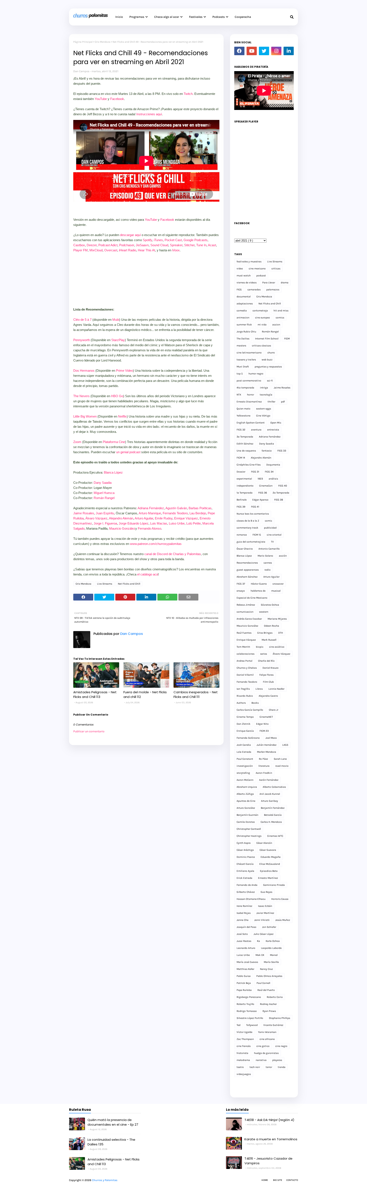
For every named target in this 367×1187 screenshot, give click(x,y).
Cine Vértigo (263, 415)
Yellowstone (243, 415)
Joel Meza (271, 737)
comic (268, 520)
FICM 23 (264, 730)
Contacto (292, 1180)
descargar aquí (131, 235)
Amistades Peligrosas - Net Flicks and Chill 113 (95, 694)
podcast (261, 275)
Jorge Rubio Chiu (246, 331)
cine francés (244, 1046)
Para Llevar (268, 282)
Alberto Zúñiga (245, 793)
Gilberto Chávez (246, 891)
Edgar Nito (262, 723)
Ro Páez (263, 758)
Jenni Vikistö (262, 919)
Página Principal (83, 41)
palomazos (272, 289)
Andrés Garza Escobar (249, 618)
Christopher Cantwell (249, 828)
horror (250, 394)
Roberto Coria (275, 997)
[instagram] (276, 51)
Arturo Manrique (150, 513)
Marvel (274, 955)
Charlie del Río (266, 660)
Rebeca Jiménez (246, 604)
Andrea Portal (244, 660)
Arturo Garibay (269, 800)
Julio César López (264, 933)
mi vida (262, 324)
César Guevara (268, 849)
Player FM (80, 250)
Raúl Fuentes (244, 632)
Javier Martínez (265, 912)
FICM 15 (257, 534)
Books (255, 702)
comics (280, 317)
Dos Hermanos (84, 370)
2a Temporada (281, 492)
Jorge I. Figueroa (105, 523)
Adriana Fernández (151, 508)
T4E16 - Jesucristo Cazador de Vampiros (268, 1161)
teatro (240, 1067)
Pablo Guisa (244, 976)
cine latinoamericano (249, 352)
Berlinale (242, 499)
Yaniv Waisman (267, 1032)
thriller (271, 401)
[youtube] (252, 51)
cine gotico (263, 1046)
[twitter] (264, 51)
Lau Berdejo (197, 513)
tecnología (266, 394)
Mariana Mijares (277, 618)
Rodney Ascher (268, 1004)
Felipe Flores (266, 674)
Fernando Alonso (149, 528)
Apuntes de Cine (246, 800)
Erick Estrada (244, 877)
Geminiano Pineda (274, 884)
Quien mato (243, 408)
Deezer (92, 245)
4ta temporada (245, 387)
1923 (260, 478)
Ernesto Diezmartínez (249, 401)
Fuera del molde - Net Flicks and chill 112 (145, 694)
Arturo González (246, 807)
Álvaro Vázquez (96, 518)
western (263, 611)
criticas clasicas (261, 345)
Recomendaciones (247, 562)
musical (276, 590)
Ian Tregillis (243, 688)
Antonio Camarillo (269, 548)
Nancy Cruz (266, 969)
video (240, 268)
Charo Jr (273, 709)
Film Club (268, 681)
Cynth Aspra (244, 842)
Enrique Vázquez (186, 518)
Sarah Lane (280, 758)
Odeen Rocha (271, 625)
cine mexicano (257, 268)
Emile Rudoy (163, 518)
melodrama (243, 1060)
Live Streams (104, 583)
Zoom (77, 442)
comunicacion (245, 611)
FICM (287, 338)
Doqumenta (273, 464)
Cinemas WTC (275, 835)
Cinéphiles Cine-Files (249, 464)
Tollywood (252, 1025)
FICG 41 (255, 506)
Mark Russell (269, 639)
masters (241, 345)
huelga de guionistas (266, 1053)
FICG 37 (241, 583)
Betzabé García (273, 814)
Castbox (79, 245)
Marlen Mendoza (266, 751)
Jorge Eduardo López (133, 523)
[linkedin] (289, 51)
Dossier (241, 471)
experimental (244, 478)
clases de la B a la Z (248, 520)
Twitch (188, 94)
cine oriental (274, 534)
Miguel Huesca (104, 493)
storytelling (243, 772)
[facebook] (239, 51)
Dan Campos (81, 71)
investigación (245, 765)
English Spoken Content (251, 422)
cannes (268, 562)
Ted (238, 1025)
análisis (273, 478)
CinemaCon (265, 485)
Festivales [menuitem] (195, 17)
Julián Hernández (267, 744)
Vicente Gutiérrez (273, 1025)
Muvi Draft (243, 366)
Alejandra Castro (268, 695)
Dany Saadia (103, 482)
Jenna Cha (242, 919)
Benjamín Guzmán (247, 814)
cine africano (267, 1039)
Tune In (201, 245)
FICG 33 (281, 450)
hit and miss (281, 310)
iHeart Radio (127, 250)
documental (244, 296)
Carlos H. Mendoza (271, 821)
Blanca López (113, 472)
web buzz (267, 359)
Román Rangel (104, 498)
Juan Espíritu (105, 513)
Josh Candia (244, 744)
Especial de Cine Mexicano (252, 597)
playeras (277, 1060)
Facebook (117, 99)
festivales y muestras (249, 261)
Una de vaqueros (246, 450)
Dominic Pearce (246, 856)
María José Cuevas (247, 962)
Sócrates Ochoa (270, 604)
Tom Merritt (243, 646)
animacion (243, 317)
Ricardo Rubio (245, 695)
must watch (244, 275)
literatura (264, 765)
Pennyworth (81, 340)
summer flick (244, 324)
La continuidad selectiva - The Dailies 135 (111, 1142)
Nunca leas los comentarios (253, 513)
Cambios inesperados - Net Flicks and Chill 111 (196, 694)
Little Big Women (85, 416)
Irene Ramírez (244, 905)
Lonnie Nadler (276, 688)
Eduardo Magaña (271, 856)
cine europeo (262, 317)
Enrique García (245, 730)
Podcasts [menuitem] (218, 17)
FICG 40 (282, 485)
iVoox (176, 250)
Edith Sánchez (245, 443)
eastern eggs (263, 408)
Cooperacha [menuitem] (243, 17)
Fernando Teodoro (175, 513)
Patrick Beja (244, 983)
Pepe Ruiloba (244, 990)
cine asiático (276, 646)
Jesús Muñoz (282, 919)
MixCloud (96, 250)
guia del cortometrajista (251, 541)
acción (283, 555)
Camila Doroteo (246, 821)
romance (242, 534)
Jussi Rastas (244, 940)
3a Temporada (245, 436)
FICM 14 (241, 457)
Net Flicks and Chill (129, 583)
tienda (281, 1067)
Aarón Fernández (268, 779)
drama (284, 282)
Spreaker (176, 245)
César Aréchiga (245, 849)
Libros (259, 688)
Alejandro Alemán (121, 518)
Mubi (115, 319)
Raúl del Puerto (266, 990)
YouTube (101, 99)
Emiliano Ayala (245, 870)
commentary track (247, 527)
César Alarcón (264, 842)
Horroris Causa (279, 898)
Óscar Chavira (245, 548)
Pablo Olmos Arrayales (269, 976)
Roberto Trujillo (245, 1004)
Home (264, 1180)
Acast (212, 245)
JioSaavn (142, 245)
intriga (264, 387)
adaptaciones (245, 303)
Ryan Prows (269, 1011)
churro (271, 352)
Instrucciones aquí (149, 114)
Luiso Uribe (177, 523)
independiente (245, 485)
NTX (239, 394)
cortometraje (260, 310)
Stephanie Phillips (279, 1018)
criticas (275, 268)
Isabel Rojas (244, 912)
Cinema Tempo (245, 716)
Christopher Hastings (249, 835)
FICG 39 (241, 506)
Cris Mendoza (102, 41)
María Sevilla (271, 962)
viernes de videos (247, 282)
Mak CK (259, 955)
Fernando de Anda (247, 884)
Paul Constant (245, 758)
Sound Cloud (159, 245)
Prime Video (124, 370)
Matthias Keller (245, 969)
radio (267, 569)
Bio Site (277, 1180)
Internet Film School (266, 338)
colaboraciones (245, 653)
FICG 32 (241, 429)
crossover (278, 583)
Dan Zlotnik (243, 723)
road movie (281, 765)
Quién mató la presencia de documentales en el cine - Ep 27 (113, 1122)
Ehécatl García (245, 863)
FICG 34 (269, 471)
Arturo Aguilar (144, 518)
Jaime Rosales (83, 513)
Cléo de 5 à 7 (82, 319)
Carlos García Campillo (250, 709)
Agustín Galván (176, 508)
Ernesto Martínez (268, 877)
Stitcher (189, 245)
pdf (283, 401)
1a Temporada (245, 492)
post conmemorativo (249, 380)
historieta (242, 1053)
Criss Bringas (264, 632)
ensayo (241, 590)
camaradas (254, 289)
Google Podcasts (195, 240)
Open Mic (275, 422)
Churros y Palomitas (104, 1180)
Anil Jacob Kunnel (270, 793)
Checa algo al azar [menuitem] (166, 17)
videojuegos (244, 1074)
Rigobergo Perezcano (249, 997)
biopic (259, 646)
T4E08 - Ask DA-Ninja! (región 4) (269, 1120)
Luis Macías (158, 523)
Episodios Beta (269, 870)
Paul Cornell (263, 983)
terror (269, 1067)
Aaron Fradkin (264, 772)
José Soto (242, 933)
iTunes (158, 240)
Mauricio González (122, 528)
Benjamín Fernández (273, 807)
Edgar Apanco (260, 499)
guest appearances (248, 569)
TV (272, 541)
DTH (280, 632)
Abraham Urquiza (247, 786)
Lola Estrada (244, 751)
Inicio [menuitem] (119, 17)
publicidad (270, 527)
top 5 (240, 373)
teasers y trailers (246, 359)
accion (276, 324)
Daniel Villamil (245, 674)
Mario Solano (265, 555)
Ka (258, 940)
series (263, 653)
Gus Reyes (266, 891)
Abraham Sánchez (247, 576)
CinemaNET (266, 716)
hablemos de (258, 590)
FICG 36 (262, 492)
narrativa (261, 1060)
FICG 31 (255, 471)
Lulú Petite (193, 523)
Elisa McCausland (269, 863)
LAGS (285, 744)
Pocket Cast (173, 240)
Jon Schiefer (269, 926)
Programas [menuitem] (136, 17)
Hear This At (146, 250)
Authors (241, 702)
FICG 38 (278, 499)
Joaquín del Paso (246, 926)
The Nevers (81, 396)
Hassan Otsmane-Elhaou (251, 898)
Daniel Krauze (270, 667)
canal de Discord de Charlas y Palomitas (172, 554)
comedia (242, 310)
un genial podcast (128, 452)
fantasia (267, 450)
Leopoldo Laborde (271, 948)
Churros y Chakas (247, 667)
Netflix (122, 416)
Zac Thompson (245, 1039)
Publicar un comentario (88, 731)
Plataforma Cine (114, 442)
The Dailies (243, 338)
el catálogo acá (147, 574)
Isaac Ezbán (265, 905)
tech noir (255, 1067)
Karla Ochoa (273, 940)
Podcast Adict (107, 245)
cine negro (281, 1046)
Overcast (110, 250)
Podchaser (126, 245)
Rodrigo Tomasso (247, 1011)
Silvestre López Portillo (250, 1018)
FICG (239, 289)
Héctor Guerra (259, 583)
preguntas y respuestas (268, 366)
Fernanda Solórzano (248, 737)
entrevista (273, 429)
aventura (256, 429)
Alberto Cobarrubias (274, 786)
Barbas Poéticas (200, 508)
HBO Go (117, 396)
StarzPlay (118, 340)
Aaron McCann (245, 779)
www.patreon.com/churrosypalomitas (156, 544)
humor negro (255, 373)
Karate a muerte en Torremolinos (270, 1139)
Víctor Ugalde (244, 1032)
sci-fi (270, 380)
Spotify (147, 240)
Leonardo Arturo (246, 948)
